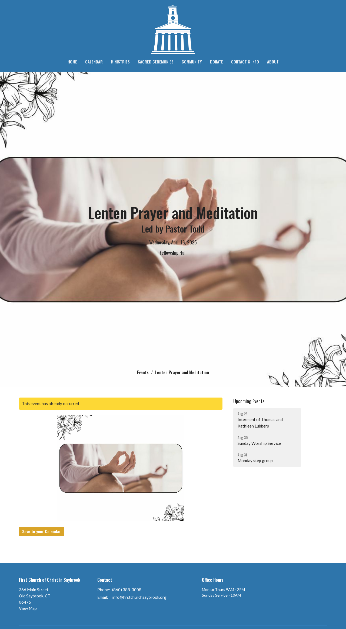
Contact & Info (245, 62)
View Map (28, 608)
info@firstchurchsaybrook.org (139, 597)
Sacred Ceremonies (156, 62)
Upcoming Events (248, 401)
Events (143, 372)
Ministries (120, 62)
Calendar (94, 62)
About (273, 62)
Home (72, 62)
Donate (216, 62)
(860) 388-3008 (126, 589)
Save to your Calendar (41, 531)
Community (192, 62)
